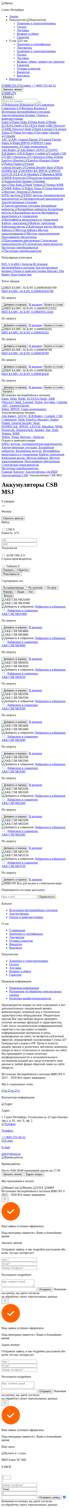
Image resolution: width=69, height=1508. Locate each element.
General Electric (28, 139)
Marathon (33, 174)
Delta (24, 122)
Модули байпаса (32, 228)
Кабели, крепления (14, 223)
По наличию (36, 587)
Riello (42, 122)
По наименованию (14, 587)
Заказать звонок (12, 89)
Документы (24, 47)
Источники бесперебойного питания (26, 111)
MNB (59, 426)
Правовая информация (24, 988)
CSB (59, 416)
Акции (13, 16)
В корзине (35, 304)
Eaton (5, 122)
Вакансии (23, 72)
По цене (52, 587)
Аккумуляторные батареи (19, 115)
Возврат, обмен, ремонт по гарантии (41, 61)
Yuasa (38, 188)
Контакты (23, 75)
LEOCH (7, 174)
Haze (50, 167)
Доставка (23, 30)
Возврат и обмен (28, 33)
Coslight (40, 153)
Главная (7, 471)
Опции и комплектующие (29, 271)
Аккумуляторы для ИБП (41, 471)
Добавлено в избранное (50, 606)
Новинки (8, 591)
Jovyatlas (28, 132)
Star (4, 184)
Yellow (17, 188)
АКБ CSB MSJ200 (13, 834)
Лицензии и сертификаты (34, 44)
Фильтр (7, 595)
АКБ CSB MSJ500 (13, 708)
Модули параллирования (25, 231)
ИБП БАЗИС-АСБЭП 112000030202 (25, 332)
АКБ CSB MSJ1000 (14, 614)
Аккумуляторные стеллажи (19, 202)
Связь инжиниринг (26, 144)
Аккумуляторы (19, 913)
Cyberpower (19, 157)
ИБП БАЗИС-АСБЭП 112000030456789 (27, 291)
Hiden (6, 143)
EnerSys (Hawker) (13, 160)
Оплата (21, 26)
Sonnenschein (25, 430)
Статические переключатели (29, 242)
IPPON (26, 143)
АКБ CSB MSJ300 (13, 771)
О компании (17, 930)
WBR (16, 433)
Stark (28, 129)
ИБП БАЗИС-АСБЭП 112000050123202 (27, 311)
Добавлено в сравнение (23, 610)
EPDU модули (11, 195)
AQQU (41, 150)
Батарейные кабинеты (29, 207)
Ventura (38, 184)
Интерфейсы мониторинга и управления (30, 214)
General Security (12, 167)
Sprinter (27, 181)
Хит (31, 591)
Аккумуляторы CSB (15, 475)
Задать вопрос (34, 1174)
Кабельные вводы (14, 226)
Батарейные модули (32, 210)
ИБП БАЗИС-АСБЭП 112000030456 (25, 374)
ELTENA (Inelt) (12, 125)
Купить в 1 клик (53, 304)
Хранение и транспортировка (36, 23)
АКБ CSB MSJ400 (13, 740)
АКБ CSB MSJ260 (13, 803)
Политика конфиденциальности (30, 998)
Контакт (53, 271)
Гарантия (23, 37)
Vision (6, 132)
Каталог (7, 97)
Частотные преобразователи (20, 247)
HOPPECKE (10, 170)
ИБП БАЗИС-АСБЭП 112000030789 (25, 353)
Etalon (22, 274)
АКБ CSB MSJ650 (13, 677)
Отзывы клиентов (28, 68)
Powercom (19, 177)
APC (5, 139)
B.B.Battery (9, 153)
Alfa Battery (9, 150)
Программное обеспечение (19, 237)
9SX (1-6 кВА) (11, 264)
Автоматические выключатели (33, 197)
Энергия (22, 191)
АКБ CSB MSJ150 (13, 866)
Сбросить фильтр (13, 518)
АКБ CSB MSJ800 (13, 645)
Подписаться (46, 896)
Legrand (47, 129)
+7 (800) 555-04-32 (43, 85)
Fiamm (17, 164)
